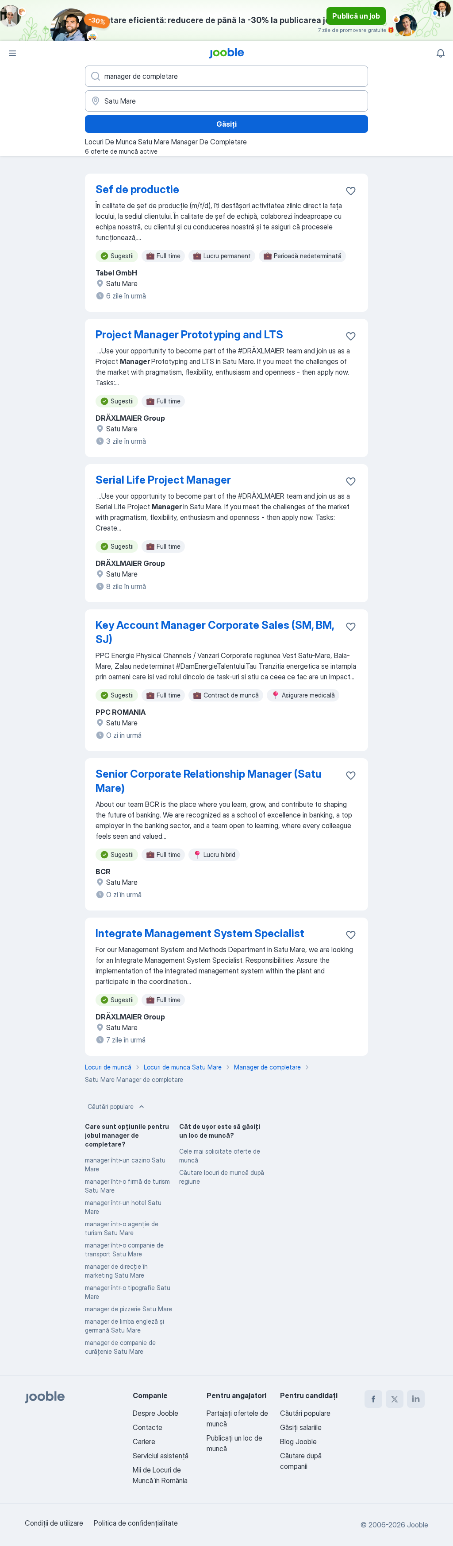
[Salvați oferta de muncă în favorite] (351, 191)
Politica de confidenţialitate (136, 1523)
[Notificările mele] (440, 53)
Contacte (147, 1427)
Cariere (144, 1441)
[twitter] (394, 1399)
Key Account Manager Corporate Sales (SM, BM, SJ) (215, 632)
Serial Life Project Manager (163, 479)
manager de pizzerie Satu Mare (128, 1309)
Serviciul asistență (160, 1455)
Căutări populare (111, 1106)
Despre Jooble (155, 1413)
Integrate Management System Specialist (200, 933)
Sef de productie (137, 189)
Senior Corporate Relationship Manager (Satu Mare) (209, 780)
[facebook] (373, 1399)
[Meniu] (12, 53)
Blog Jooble (298, 1441)
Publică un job (356, 16)
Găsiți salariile (301, 1427)
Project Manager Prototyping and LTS (189, 334)
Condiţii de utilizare (54, 1523)
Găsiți (226, 124)
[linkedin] (416, 1399)
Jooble (417, 1524)
